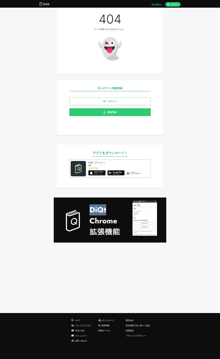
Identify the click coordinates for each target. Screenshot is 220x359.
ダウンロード (108, 320)
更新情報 (105, 325)
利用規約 (130, 330)
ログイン (174, 4)
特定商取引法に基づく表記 (138, 325)
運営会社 (130, 320)
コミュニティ (81, 335)
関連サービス (104, 330)
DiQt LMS (79, 330)
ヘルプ (77, 320)
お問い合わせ (81, 340)
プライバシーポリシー (136, 335)
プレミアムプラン (83, 325)
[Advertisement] (110, 278)
